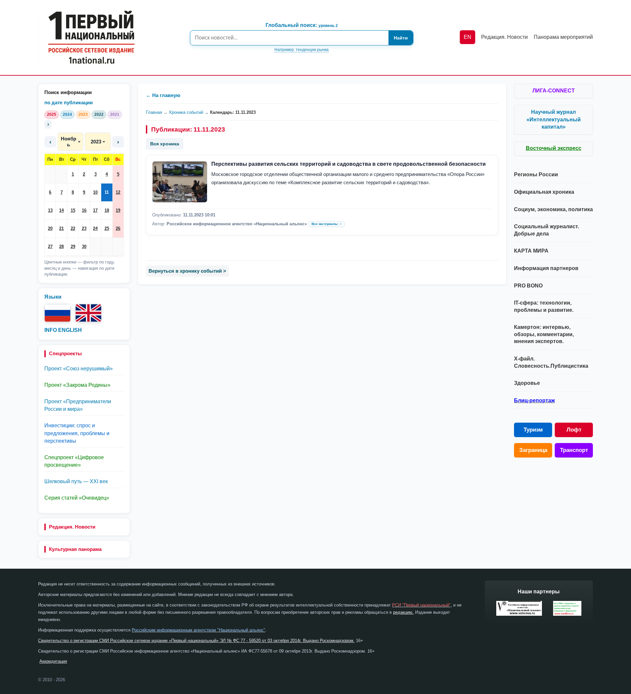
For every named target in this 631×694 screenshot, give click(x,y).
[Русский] (57, 313)
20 (50, 228)
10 (95, 192)
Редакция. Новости (72, 527)
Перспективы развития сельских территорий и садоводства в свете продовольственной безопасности (348, 164)
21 (61, 228)
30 (84, 246)
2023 (83, 114)
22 (73, 228)
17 (95, 210)
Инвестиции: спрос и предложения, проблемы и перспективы (76, 433)
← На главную (163, 95)
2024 (67, 114)
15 (73, 210)
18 (107, 210)
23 (84, 228)
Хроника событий (186, 112)
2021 (114, 114)
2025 (51, 114)
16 (84, 210)
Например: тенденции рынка (301, 49)
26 (118, 228)
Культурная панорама (75, 549)
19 (118, 210)
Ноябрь (68, 141)
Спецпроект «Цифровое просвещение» (74, 461)
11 (107, 192)
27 (50, 246)
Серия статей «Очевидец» (76, 498)
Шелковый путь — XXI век (76, 481)
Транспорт (574, 450)
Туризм (533, 430)
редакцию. (403, 612)
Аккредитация (53, 661)
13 (50, 210)
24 (95, 228)
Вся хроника (164, 143)
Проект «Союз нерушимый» (78, 368)
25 (107, 228)
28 (61, 246)
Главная (154, 112)
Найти (401, 37)
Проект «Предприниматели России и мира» (77, 405)
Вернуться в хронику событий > (187, 271)
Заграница (533, 450)
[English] (88, 313)
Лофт (574, 430)
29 (73, 246)
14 (61, 210)
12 (118, 192)
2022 (99, 114)
